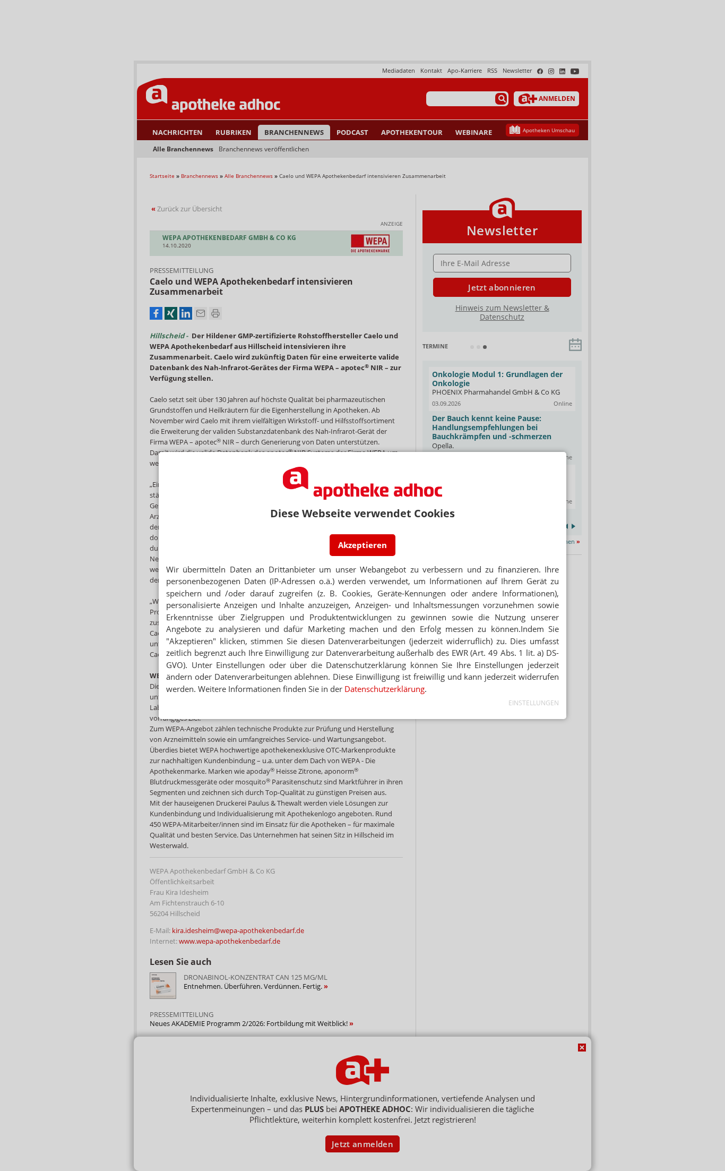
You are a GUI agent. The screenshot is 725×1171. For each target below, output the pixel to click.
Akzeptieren (362, 545)
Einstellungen (533, 702)
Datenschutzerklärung (384, 688)
